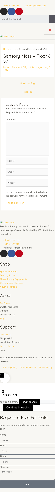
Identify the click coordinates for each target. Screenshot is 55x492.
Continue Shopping (18, 407)
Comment (11, 119)
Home (6, 49)
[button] (27, 39)
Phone (3, 456)
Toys (14, 49)
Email (3, 445)
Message (4, 467)
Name (3, 434)
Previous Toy (27, 83)
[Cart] (49, 31)
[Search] (52, 19)
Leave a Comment (12, 67)
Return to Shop (29, 402)
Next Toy (27, 91)
